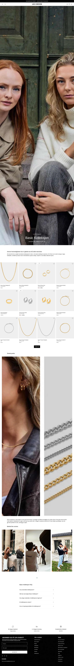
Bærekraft (60, 651)
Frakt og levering (61, 643)
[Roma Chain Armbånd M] (28, 273)
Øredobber (36, 647)
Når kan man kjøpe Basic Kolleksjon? (28, 593)
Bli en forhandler (61, 649)
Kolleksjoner (36, 653)
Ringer (35, 643)
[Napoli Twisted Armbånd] (9, 327)
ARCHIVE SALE (37, 639)
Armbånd (36, 649)
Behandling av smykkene (62, 647)
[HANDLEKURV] (71, 4)
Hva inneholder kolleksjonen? (26, 589)
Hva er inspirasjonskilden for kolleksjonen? (30, 606)
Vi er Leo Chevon (61, 639)
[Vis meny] (2, 4)
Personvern (60, 659)
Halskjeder (36, 645)
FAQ (59, 653)
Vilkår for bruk (60, 657)
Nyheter (35, 651)
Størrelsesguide (61, 641)
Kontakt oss (60, 661)
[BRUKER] (67, 4)
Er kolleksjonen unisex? (25, 602)
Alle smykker (36, 641)
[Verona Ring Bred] (9, 300)
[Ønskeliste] (69, 4)
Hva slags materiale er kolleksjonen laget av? (30, 598)
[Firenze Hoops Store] (28, 300)
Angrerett (60, 655)
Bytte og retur (60, 645)
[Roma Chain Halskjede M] (9, 273)
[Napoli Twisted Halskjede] (28, 327)
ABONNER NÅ (14, 652)
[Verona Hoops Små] (46, 273)
